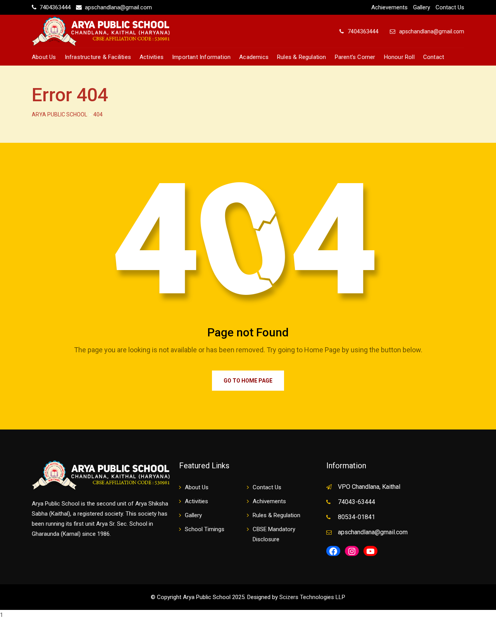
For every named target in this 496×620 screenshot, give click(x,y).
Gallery (421, 7)
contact (433, 57)
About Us (44, 57)
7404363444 (56, 7)
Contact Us (450, 7)
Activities (152, 57)
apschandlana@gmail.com (118, 7)
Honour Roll (399, 57)
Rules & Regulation (301, 57)
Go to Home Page (248, 381)
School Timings (204, 529)
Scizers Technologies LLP (312, 597)
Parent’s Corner (355, 57)
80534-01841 (356, 517)
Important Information (201, 57)
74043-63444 (356, 502)
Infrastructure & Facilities (98, 57)
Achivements (269, 501)
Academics (254, 57)
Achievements (389, 7)
